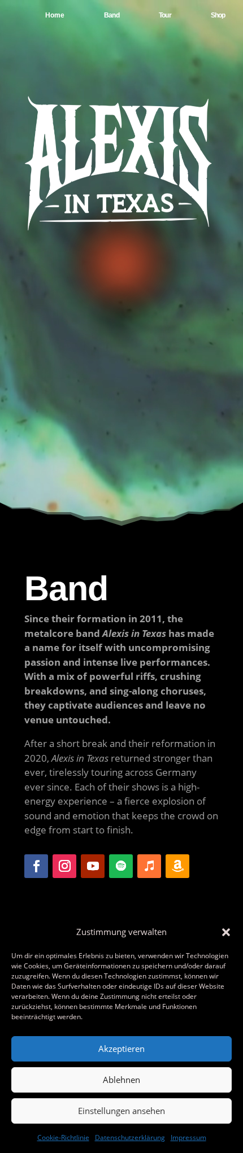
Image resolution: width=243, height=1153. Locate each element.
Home (54, 15)
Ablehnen (121, 1079)
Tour (165, 15)
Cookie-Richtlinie (63, 1137)
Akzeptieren (121, 1048)
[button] (226, 932)
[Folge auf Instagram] (64, 866)
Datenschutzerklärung (130, 1137)
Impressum (188, 1137)
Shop (218, 15)
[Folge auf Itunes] (149, 866)
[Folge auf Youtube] (93, 866)
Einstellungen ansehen (121, 1110)
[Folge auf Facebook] (36, 866)
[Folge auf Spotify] (121, 866)
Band (111, 15)
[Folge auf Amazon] (177, 866)
